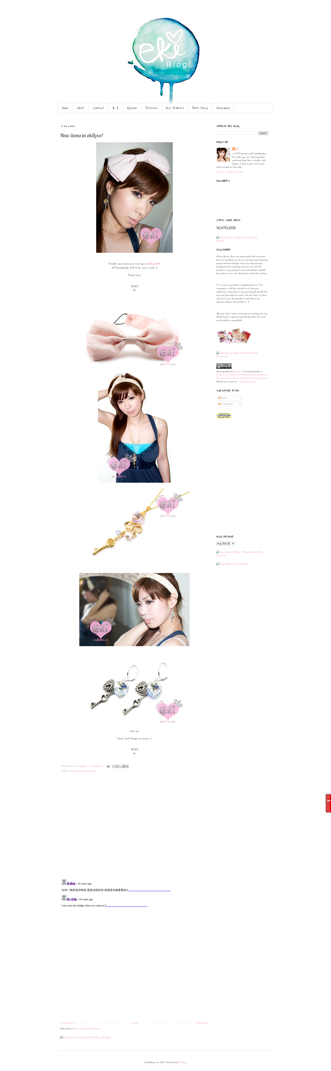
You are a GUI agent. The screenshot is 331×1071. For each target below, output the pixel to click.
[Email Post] (108, 766)
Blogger (183, 1062)
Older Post (202, 1023)
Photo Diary (200, 108)
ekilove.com (75, 771)
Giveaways (223, 108)
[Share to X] (120, 766)
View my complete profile (229, 172)
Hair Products (175, 108)
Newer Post (67, 1023)
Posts (223, 398)
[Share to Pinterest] (127, 766)
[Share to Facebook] (124, 766)
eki (237, 149)
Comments (226, 404)
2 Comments (96, 766)
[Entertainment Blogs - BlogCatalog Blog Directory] (242, 555)
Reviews (132, 108)
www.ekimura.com (247, 381)
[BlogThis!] (117, 766)
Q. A (115, 108)
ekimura (238, 371)
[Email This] (114, 766)
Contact (98, 108)
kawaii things (89, 771)
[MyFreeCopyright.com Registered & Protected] (242, 356)
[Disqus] (134, 828)
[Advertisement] (134, 995)
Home (65, 108)
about (80, 108)
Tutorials (151, 108)
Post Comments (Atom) (87, 1028)
